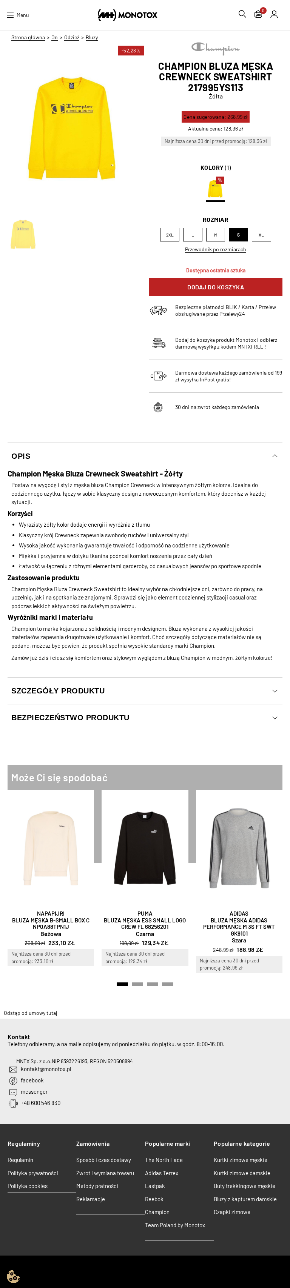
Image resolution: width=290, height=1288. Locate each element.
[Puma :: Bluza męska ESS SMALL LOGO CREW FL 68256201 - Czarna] (145, 848)
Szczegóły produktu (58, 691)
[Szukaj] (242, 14)
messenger (34, 1091)
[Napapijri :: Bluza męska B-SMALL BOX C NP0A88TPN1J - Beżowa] (51, 848)
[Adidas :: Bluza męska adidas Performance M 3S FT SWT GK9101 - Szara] (239, 848)
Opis (20, 456)
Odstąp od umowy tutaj (30, 1013)
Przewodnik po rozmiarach (215, 249)
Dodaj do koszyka (215, 286)
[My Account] (274, 14)
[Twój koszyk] (258, 15)
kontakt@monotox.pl (46, 1068)
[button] (122, 984)
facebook (32, 1080)
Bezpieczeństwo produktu (70, 717)
